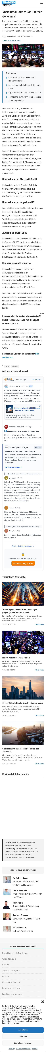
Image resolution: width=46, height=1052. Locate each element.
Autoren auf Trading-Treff (11, 970)
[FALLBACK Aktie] (23, 594)
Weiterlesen (40, 625)
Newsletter (6, 964)
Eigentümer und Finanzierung (12, 994)
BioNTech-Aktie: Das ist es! (23, 931)
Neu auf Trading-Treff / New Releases (15, 953)
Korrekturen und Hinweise (11, 988)
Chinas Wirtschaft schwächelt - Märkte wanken (22, 703)
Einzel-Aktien (12, 41)
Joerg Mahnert (11, 36)
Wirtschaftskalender (9, 959)
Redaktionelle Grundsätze (11, 982)
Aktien (5, 41)
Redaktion (5, 976)
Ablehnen (23, 1036)
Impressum (35, 1049)
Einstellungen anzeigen (23, 1043)
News (18, 41)
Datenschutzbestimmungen (23, 1049)
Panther (7, 366)
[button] (42, 1001)
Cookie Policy (12, 1049)
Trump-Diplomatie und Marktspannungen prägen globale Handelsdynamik (19, 611)
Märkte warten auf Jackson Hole (16, 657)
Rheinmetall (15, 366)
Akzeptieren (23, 1030)
